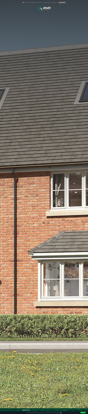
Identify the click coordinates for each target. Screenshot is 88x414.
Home (23, 2)
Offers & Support (39, 2)
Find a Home (26, 2)
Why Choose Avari (32, 2)
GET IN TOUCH (62, 2)
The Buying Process (46, 2)
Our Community (54, 2)
